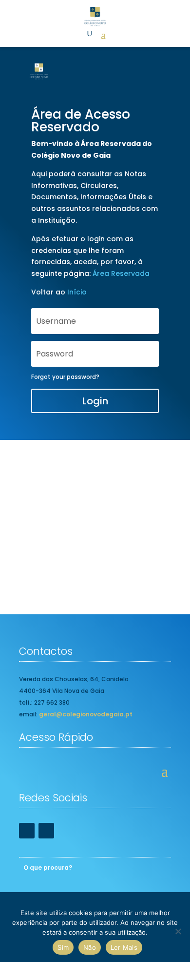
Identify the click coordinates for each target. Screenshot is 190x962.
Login (95, 401)
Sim (63, 947)
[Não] (178, 931)
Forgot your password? (65, 377)
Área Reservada (121, 273)
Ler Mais (124, 947)
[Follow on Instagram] (46, 830)
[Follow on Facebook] (27, 830)
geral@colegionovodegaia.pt (86, 714)
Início (77, 292)
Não (89, 947)
